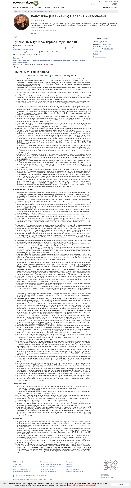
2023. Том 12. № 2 (46, 52)
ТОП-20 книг (17, 464)
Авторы (33, 7)
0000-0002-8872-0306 (105, 44)
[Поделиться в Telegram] (35, 34)
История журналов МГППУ (22, 471)
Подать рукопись (45, 7)
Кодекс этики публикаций (74, 471)
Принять (120, 484)
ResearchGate (97, 51)
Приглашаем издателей (48, 467)
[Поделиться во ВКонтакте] (32, 34)
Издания (25, 7)
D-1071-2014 (106, 46)
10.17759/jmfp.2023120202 (26, 54)
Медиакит (69, 464)
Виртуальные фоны (72, 469)
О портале (69, 462)
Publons (95, 54)
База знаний (58, 7)
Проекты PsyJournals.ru (21, 469)
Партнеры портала (46, 462)
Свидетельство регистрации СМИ (22, 479)
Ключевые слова (110, 7)
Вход (116, 1)
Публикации (18, 37)
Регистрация (109, 1)
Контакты (69, 467)
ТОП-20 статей (18, 462)
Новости (17, 7)
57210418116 (108, 49)
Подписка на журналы (47, 469)
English (100, 1)
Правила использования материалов (23, 477)
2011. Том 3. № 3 (47, 64)
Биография (28, 37)
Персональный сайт (99, 57)
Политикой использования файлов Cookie (82, 485)
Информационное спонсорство (50, 464)
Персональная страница (48, 471)
